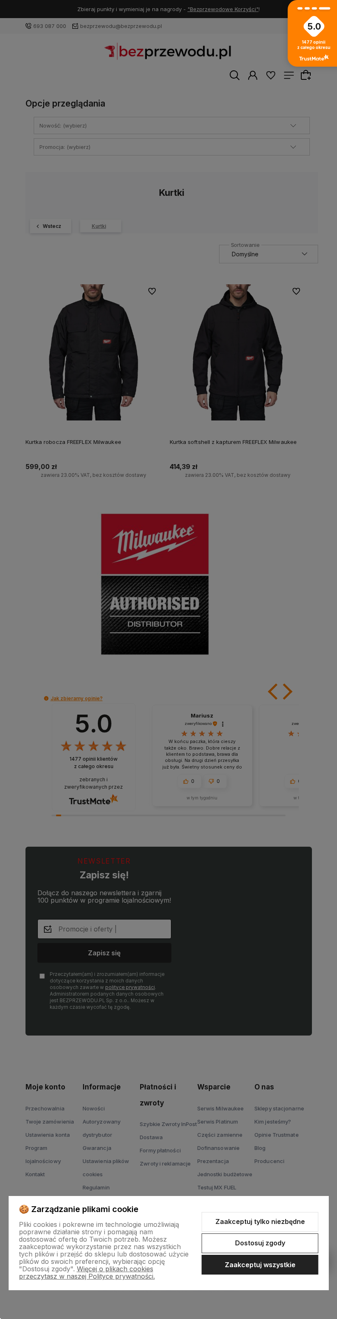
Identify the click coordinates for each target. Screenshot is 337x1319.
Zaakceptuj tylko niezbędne (260, 1221)
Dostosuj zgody (260, 1243)
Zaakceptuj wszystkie (260, 1265)
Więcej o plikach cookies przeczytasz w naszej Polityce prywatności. (87, 1272)
